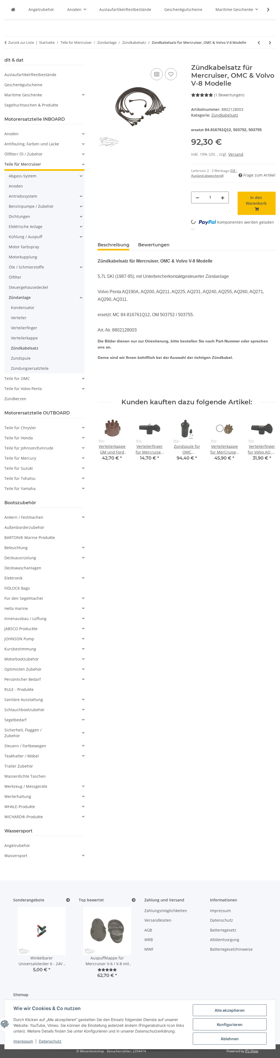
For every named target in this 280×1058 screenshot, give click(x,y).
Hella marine (16, 608)
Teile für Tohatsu (20, 478)
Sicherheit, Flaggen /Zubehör (23, 732)
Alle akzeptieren (230, 1010)
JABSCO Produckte (20, 628)
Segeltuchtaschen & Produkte (31, 105)
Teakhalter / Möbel (21, 756)
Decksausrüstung (20, 557)
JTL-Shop (251, 1051)
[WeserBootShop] (13, 9)
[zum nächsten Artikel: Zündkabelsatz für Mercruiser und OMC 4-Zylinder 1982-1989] (270, 42)
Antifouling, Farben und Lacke (31, 143)
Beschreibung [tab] (113, 244)
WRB (148, 939)
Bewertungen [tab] (154, 244)
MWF (148, 949)
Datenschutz (50, 1041)
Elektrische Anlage (25, 226)
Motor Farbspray (24, 246)
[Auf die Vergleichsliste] (157, 74)
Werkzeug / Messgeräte (25, 786)
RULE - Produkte (19, 689)
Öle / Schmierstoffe (26, 267)
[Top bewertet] (134, 900)
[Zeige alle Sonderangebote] (68, 900)
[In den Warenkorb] (102, 61)
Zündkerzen (15, 398)
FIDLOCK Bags (17, 588)
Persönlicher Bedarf (22, 679)
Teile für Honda (18, 437)
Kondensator (22, 307)
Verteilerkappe (24, 338)
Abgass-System (22, 175)
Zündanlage (20, 297)
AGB (148, 930)
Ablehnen (230, 1038)
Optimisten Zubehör (23, 669)
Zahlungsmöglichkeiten (165, 910)
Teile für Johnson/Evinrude (28, 448)
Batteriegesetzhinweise (231, 949)
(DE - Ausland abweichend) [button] (214, 173)
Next (266, 441)
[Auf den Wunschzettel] (171, 74)
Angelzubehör (17, 845)
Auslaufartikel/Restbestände (30, 74)
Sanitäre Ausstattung (23, 699)
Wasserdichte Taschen (25, 776)
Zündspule (21, 358)
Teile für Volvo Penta (23, 388)
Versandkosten (157, 920)
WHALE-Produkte (19, 806)
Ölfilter (15, 277)
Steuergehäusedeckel (28, 287)
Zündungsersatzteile (30, 368)
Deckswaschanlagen (22, 567)
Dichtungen (19, 216)
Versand (235, 154)
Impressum (23, 1041)
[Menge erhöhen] (223, 197)
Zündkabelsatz (224, 115)
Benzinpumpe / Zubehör (31, 206)
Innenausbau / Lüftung (25, 618)
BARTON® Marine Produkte (29, 537)
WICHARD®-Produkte (23, 816)
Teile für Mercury (20, 458)
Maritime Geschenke (23, 94)
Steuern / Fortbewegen (25, 745)
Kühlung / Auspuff (25, 236)
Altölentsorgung (224, 939)
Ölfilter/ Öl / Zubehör (23, 154)
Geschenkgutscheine (23, 84)
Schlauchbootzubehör (24, 709)
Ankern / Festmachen (23, 517)
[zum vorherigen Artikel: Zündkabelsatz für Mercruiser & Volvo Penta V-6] (258, 42)
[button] (264, 9)
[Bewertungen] (107, 969)
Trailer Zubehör (18, 766)
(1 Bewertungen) (229, 94)
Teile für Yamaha (20, 488)
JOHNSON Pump (19, 638)
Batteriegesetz (223, 930)
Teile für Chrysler (20, 427)
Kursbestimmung (20, 648)
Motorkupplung (23, 257)
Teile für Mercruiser (22, 164)
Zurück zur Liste (21, 42)
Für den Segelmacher (23, 598)
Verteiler (19, 317)
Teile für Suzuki (18, 468)
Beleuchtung (16, 547)
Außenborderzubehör (24, 527)
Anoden (11, 133)
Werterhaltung (17, 796)
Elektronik (13, 578)
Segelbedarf (15, 719)
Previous (106, 441)
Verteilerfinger (24, 327)
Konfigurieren (230, 1024)
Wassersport (15, 855)
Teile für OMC (17, 378)
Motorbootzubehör (21, 659)
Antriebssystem (23, 196)
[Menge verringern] (197, 197)
